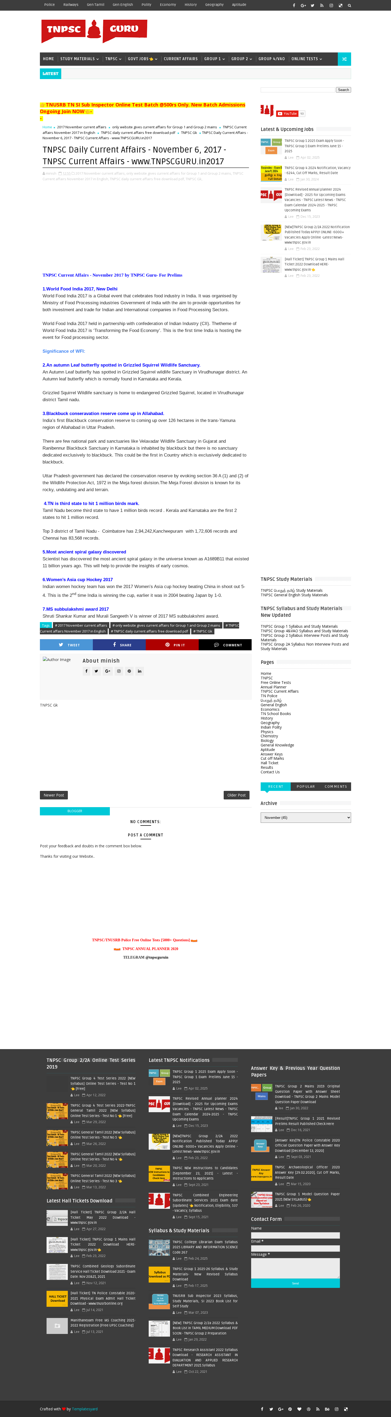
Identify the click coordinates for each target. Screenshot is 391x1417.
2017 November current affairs (81, 127)
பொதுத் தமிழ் (271, 700)
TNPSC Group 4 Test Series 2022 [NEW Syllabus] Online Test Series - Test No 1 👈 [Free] (102, 1083)
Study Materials (77, 59)
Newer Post (54, 795)
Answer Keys (272, 754)
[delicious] (340, 5)
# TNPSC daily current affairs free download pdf (149, 631)
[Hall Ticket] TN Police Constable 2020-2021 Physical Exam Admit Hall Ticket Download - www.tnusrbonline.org (102, 1298)
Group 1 (212, 59)
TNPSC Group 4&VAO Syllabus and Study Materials (304, 630)
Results (267, 767)
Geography (214, 4)
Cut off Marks (272, 758)
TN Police (269, 695)
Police (49, 4)
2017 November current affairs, (101, 173)
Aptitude (239, 4)
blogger (75, 811)
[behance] (327, 1409)
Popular (306, 786)
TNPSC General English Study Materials (294, 594)
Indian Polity (271, 727)
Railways (70, 4)
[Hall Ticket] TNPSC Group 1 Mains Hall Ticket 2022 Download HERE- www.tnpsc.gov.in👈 (314, 264)
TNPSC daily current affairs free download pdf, (147, 178)
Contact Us (270, 771)
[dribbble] (309, 1409)
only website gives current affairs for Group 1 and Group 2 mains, (179, 173)
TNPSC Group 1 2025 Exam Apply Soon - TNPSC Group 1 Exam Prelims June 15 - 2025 (314, 146)
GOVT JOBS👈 (140, 59)
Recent (276, 786)
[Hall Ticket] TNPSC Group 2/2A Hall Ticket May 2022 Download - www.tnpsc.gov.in (102, 1217)
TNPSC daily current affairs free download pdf (138, 132)
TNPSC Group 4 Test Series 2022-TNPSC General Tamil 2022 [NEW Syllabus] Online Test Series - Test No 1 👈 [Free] (102, 1110)
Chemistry (269, 735)
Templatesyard (85, 1408)
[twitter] (313, 5)
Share (126, 645)
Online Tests (305, 59)
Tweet (74, 645)
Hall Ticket (269, 762)
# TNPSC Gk (202, 631)
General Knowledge (277, 744)
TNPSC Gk (189, 132)
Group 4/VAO (272, 59)
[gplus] (303, 5)
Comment (232, 645)
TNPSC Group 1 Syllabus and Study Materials (299, 626)
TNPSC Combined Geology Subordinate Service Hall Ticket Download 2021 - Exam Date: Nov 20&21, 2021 (102, 1271)
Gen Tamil (95, 4)
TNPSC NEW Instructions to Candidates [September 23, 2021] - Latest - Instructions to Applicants (205, 1173)
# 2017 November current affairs (81, 625)
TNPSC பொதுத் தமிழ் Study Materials (292, 590)
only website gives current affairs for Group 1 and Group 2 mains (164, 127)
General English (274, 704)
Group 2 (239, 59)
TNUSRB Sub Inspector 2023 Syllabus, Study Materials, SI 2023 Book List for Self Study (205, 1301)
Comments (336, 786)
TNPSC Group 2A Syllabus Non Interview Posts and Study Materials (305, 646)
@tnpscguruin (156, 957)
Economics (270, 709)
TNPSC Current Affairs (280, 691)
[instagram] (331, 5)
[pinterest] (290, 1409)
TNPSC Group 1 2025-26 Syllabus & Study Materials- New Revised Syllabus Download (205, 1274)
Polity (146, 4)
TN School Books (276, 713)
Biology (267, 740)
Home (48, 59)
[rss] (322, 5)
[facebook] (294, 5)
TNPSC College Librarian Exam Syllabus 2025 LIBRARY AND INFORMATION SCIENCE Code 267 (205, 1247)
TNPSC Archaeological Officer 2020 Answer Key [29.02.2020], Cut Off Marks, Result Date (307, 1172)
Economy (168, 4)
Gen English (123, 4)
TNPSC (111, 59)
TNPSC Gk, (194, 178)
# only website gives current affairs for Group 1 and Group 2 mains (166, 625)
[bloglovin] (299, 1409)
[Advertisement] (254, 31)
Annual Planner (273, 686)
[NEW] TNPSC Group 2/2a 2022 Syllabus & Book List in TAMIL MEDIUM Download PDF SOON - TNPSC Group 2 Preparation (205, 1328)
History (191, 4)
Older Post (236, 795)
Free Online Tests (276, 682)
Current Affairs (181, 59)
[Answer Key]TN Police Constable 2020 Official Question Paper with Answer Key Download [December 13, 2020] (307, 1145)
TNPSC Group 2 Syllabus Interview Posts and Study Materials (304, 637)
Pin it (179, 645)
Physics (267, 731)
